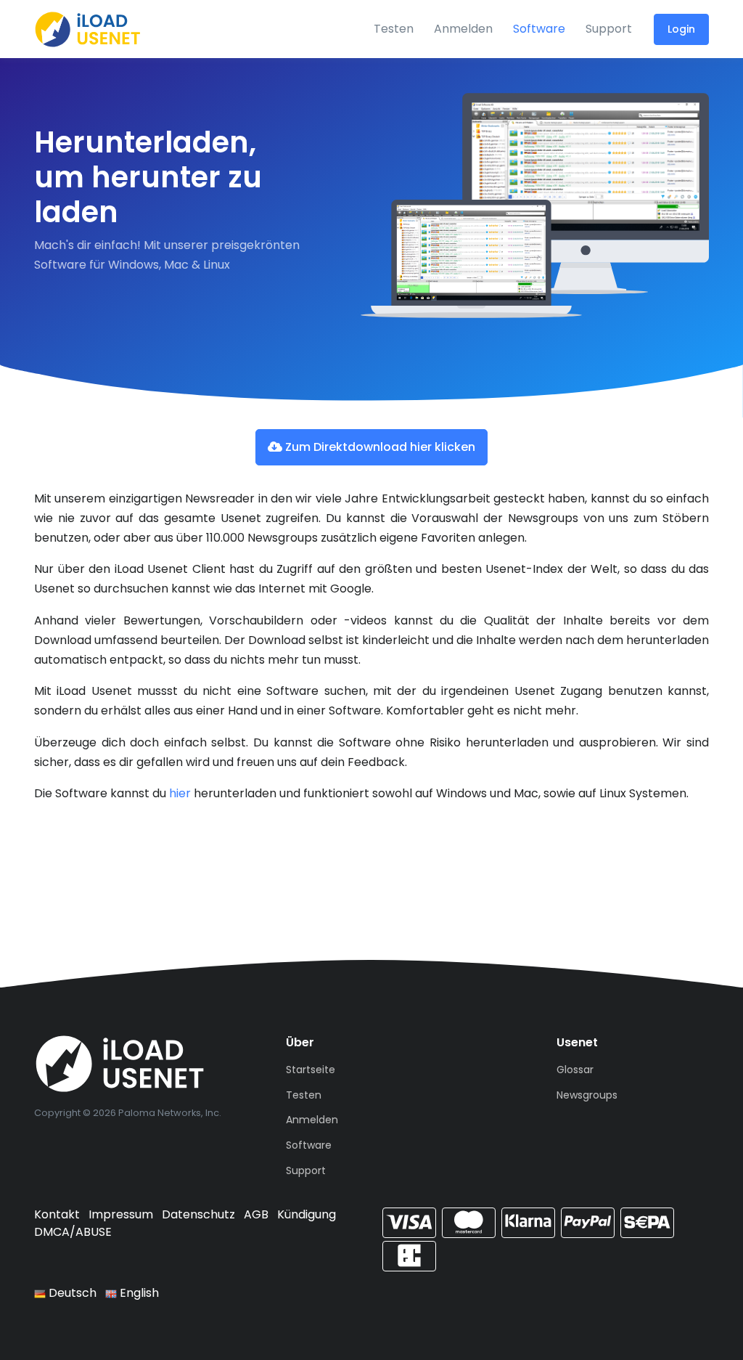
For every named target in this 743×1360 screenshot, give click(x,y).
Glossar (575, 1069)
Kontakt (57, 1214)
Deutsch (71, 1292)
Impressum (121, 1214)
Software (539, 28)
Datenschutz (198, 1214)
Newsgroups (587, 1095)
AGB (256, 1214)
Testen (394, 28)
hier (180, 793)
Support (609, 28)
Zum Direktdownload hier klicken (378, 447)
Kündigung (306, 1214)
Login (681, 29)
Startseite (310, 1069)
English (138, 1292)
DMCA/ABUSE (73, 1231)
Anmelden (463, 28)
